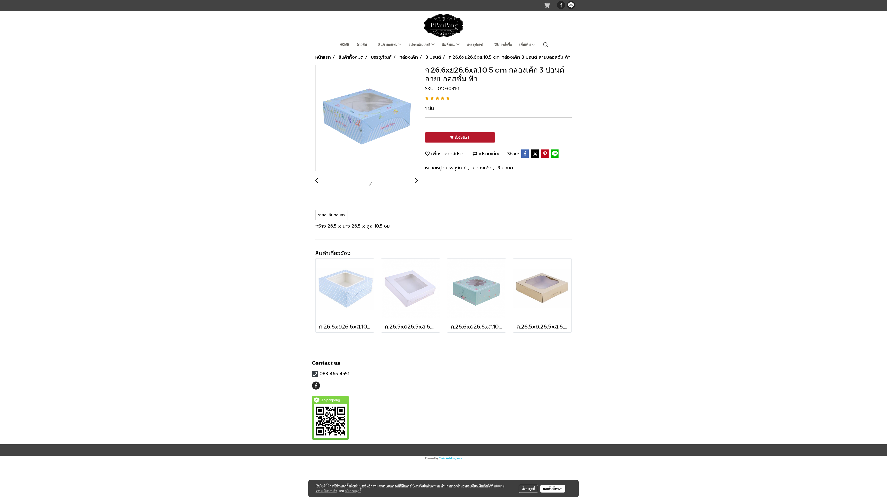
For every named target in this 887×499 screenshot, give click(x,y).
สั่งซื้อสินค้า (461, 137)
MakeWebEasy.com (450, 458)
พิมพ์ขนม (449, 45)
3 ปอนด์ (505, 167)
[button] (546, 44)
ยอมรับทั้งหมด (552, 489)
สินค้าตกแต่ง (388, 45)
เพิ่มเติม (525, 45)
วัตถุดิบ (362, 45)
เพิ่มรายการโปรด (446, 153)
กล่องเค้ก (483, 167)
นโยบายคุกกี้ (353, 491)
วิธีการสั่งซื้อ (503, 45)
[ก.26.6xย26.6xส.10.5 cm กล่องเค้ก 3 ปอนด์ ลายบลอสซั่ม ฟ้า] (367, 118)
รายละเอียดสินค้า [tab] (331, 215)
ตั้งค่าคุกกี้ (528, 489)
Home (344, 45)
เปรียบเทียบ (489, 153)
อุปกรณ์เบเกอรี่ (419, 45)
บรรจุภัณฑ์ (475, 45)
